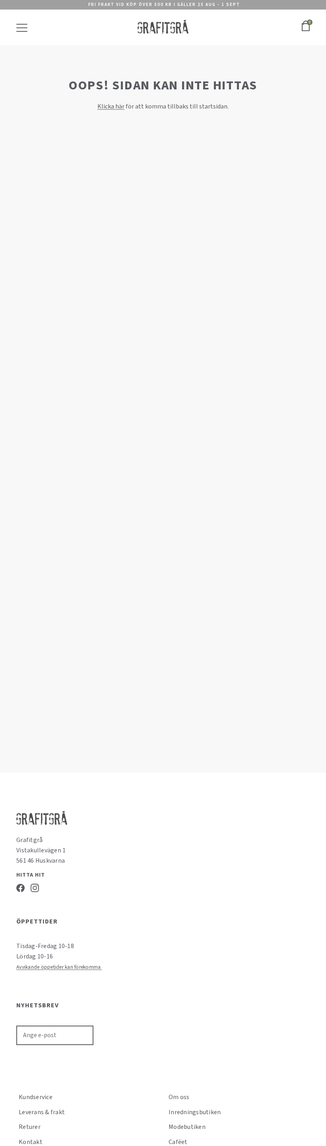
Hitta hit (30, 875)
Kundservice (35, 1097)
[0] (306, 30)
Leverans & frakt (42, 1112)
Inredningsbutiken (195, 1112)
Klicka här (110, 106)
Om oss (179, 1097)
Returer (30, 1127)
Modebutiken (187, 1127)
